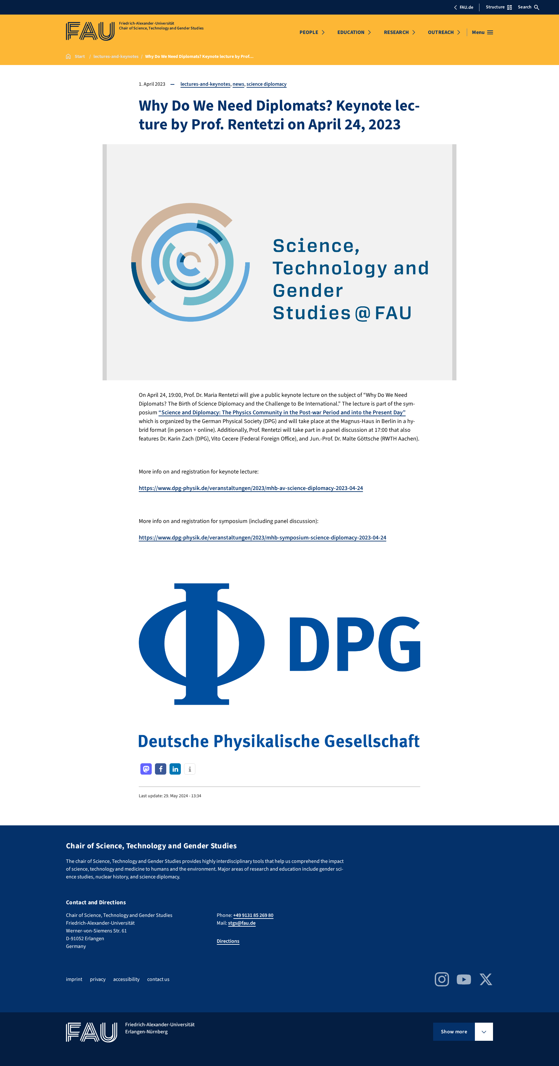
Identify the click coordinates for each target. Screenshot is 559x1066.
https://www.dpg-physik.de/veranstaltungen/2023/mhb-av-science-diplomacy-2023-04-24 (251, 488)
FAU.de (466, 7)
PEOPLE (309, 32)
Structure (495, 7)
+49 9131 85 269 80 (253, 915)
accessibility (126, 979)
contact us (158, 979)
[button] (146, 769)
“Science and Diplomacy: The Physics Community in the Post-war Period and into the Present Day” (282, 412)
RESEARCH (396, 32)
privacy (97, 979)
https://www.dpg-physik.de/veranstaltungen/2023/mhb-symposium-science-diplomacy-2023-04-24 (262, 538)
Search (525, 7)
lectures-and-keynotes (205, 84)
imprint (74, 979)
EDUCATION (351, 32)
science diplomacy (267, 84)
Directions (228, 941)
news (238, 84)
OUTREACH (441, 32)
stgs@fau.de (242, 923)
